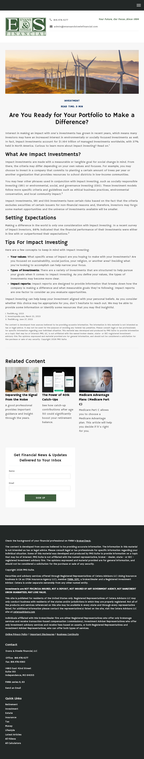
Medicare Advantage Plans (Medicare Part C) (94, 399)
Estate (9, 713)
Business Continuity (68, 634)
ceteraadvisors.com (24, 612)
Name (12, 471)
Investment (11, 708)
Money (8, 726)
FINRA (70, 579)
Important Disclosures (42, 634)
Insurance (10, 717)
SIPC (76, 579)
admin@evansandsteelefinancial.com (76, 26)
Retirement (11, 704)
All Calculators (13, 743)
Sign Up (40, 497)
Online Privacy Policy (16, 634)
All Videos (10, 738)
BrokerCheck (84, 540)
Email (11, 483)
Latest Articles (13, 734)
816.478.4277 (60, 20)
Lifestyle (10, 730)
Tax (7, 721)
